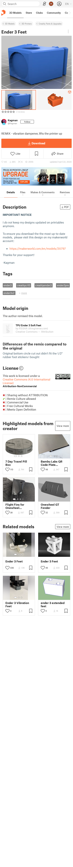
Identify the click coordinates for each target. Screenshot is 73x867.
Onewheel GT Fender (50, 506)
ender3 (8, 285)
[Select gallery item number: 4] (23, 499)
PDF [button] (66, 206)
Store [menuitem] (29, 12)
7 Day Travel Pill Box (16, 463)
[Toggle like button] (7, 469)
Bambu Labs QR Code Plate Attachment (51, 463)
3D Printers (27, 23)
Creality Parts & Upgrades (50, 23)
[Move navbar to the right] (69, 13)
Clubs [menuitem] (39, 12)
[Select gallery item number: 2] (19, 456)
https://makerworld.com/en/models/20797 (38, 248)
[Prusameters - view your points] (51, 4)
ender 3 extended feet (53, 604)
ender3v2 (9, 292)
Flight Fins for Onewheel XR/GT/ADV (14, 506)
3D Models (10, 23)
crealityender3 (43, 285)
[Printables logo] (3, 13)
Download (38, 143)
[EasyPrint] (44, 4)
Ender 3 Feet (14, 561)
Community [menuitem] (54, 12)
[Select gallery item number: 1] (15, 456)
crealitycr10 (23, 285)
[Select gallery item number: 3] (21, 456)
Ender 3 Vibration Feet (17, 604)
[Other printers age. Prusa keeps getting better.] (36, 176)
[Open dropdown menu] (68, 31)
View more (63, 425)
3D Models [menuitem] (15, 12)
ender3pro (63, 285)
